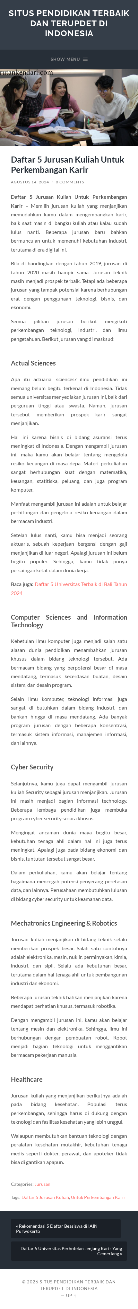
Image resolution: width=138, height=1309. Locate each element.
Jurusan (42, 1184)
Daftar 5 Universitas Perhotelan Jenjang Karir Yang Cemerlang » (71, 1251)
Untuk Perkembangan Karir (98, 1197)
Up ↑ (71, 1295)
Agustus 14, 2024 (30, 182)
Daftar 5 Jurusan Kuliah (45, 1197)
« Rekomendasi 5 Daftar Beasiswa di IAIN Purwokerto (57, 1229)
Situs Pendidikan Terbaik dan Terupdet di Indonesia (69, 23)
